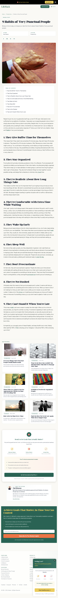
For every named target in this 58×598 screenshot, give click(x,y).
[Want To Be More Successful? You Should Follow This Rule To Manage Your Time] (43, 351)
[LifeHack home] (5, 6)
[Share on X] (10, 38)
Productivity (9, 14)
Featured (6, 413)
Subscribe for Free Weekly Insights (29, 536)
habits (8, 130)
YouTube (20, 584)
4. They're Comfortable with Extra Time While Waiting (19, 98)
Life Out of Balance (5, 575)
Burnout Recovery (5, 569)
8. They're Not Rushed (11, 109)
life (17, 328)
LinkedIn (25, 584)
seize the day (40, 257)
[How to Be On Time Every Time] (15, 405)
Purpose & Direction (5, 573)
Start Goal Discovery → (44, 590)
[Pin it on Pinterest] (7, 38)
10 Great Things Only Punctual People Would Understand (13, 361)
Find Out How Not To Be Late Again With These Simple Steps (42, 416)
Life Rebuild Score (5, 559)
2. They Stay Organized (11, 93)
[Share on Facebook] (3, 38)
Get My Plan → (49, 2)
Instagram (9, 584)
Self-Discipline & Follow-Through (8, 571)
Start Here (4, 555)
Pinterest (14, 584)
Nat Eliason (6, 34)
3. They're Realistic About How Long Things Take (18, 96)
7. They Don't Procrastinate (13, 106)
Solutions (4, 567)
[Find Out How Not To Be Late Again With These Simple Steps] (43, 405)
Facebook (3, 584)
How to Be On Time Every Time (13, 416)
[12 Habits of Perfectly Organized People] (43, 379)
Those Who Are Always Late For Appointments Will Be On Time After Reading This (13, 391)
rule (7, 190)
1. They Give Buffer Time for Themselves (16, 90)
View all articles (16, 499)
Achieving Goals (4, 564)
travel (39, 172)
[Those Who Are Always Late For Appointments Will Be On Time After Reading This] (15, 379)
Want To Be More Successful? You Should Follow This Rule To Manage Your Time (42, 364)
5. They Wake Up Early (11, 101)
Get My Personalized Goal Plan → (29, 475)
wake (52, 230)
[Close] (55, 2)
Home (3, 14)
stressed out (31, 274)
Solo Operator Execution (6, 578)
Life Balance (3, 563)
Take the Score (44, 6)
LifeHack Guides (4, 557)
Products (32, 555)
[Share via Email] (14, 38)
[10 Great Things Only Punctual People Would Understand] (15, 350)
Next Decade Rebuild (5, 576)
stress (20, 292)
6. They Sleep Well (10, 104)
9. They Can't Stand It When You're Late (16, 112)
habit (12, 307)
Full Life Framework (5, 561)
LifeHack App (32, 557)
